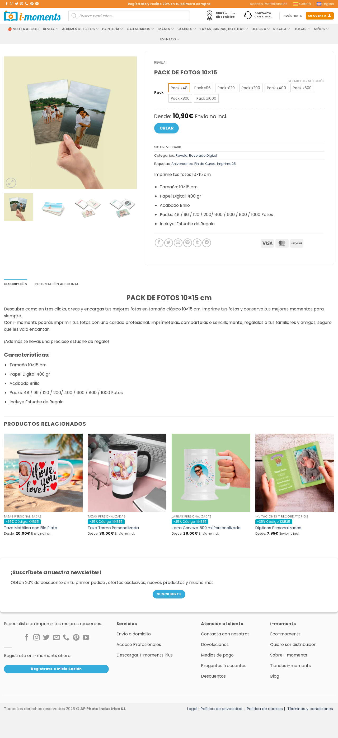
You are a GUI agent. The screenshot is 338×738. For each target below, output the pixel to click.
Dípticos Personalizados (278, 527)
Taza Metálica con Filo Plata (30, 527)
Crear (166, 128)
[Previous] (13, 122)
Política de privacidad (221, 708)
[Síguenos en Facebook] (6, 4)
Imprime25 (226, 163)
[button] (11, 183)
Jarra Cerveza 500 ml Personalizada (206, 527)
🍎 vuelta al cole (23, 29)
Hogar (300, 29)
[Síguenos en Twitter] (16, 4)
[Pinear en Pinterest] (187, 242)
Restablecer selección (306, 81)
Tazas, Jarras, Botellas (222, 29)
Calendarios (139, 29)
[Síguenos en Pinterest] (32, 4)
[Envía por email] (178, 242)
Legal (192, 708)
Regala (280, 29)
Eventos (168, 39)
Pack (158, 92)
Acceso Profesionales (269, 4)
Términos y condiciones (310, 708)
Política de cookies (265, 708)
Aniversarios (182, 163)
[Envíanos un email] (21, 4)
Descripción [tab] (15, 284)
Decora (259, 29)
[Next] (127, 122)
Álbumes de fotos (78, 29)
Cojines (185, 29)
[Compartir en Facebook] (159, 242)
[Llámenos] (26, 4)
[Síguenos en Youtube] (37, 4)
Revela (49, 29)
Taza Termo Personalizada (113, 527)
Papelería (110, 29)
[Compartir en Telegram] (206, 242)
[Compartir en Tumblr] (197, 242)
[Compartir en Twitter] (168, 242)
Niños (319, 29)
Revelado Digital (203, 155)
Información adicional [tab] (56, 284)
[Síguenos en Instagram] (11, 4)
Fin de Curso (204, 163)
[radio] (179, 88)
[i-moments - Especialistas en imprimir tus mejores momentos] (32, 16)
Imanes (164, 29)
